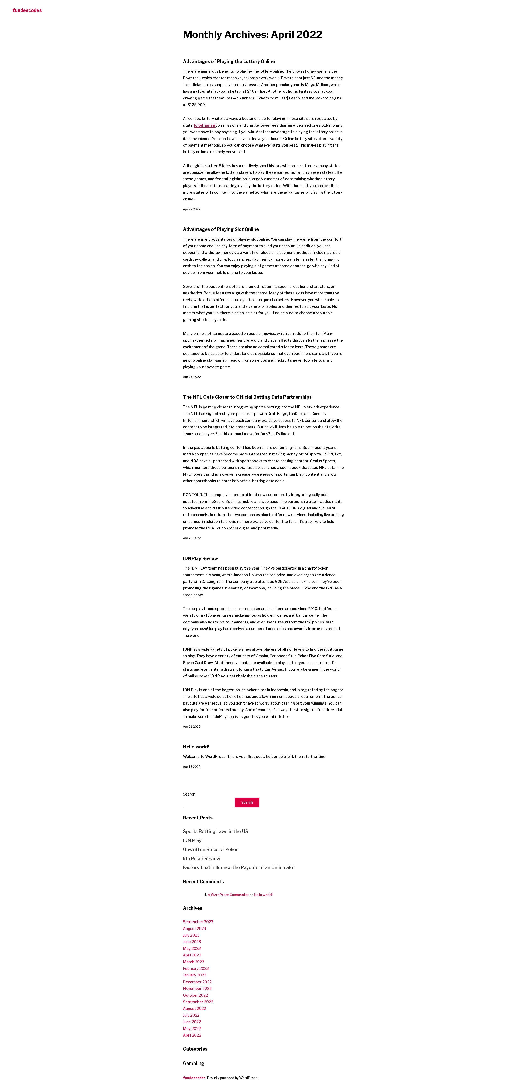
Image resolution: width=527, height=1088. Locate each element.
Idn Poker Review (201, 858)
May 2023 (192, 948)
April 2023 (192, 955)
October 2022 (195, 995)
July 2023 (191, 935)
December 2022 (197, 982)
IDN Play (192, 840)
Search (189, 794)
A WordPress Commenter (228, 895)
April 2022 (192, 1035)
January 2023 (194, 975)
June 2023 (192, 942)
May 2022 (192, 1028)
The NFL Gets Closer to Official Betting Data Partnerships (247, 397)
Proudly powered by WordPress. (232, 1078)
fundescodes (27, 10)
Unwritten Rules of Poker (210, 849)
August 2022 (194, 1008)
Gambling (193, 1063)
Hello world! (196, 746)
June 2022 (192, 1022)
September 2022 (198, 1002)
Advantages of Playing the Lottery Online (229, 61)
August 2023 (194, 928)
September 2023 (198, 922)
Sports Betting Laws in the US (215, 831)
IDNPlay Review (200, 558)
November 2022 (197, 988)
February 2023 (196, 968)
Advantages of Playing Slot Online (221, 229)
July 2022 (191, 1015)
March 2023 (193, 962)
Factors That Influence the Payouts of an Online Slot (239, 867)
